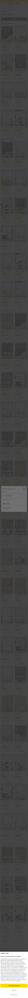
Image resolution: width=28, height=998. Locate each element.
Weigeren (14, 990)
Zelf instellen (14, 995)
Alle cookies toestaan (14, 985)
